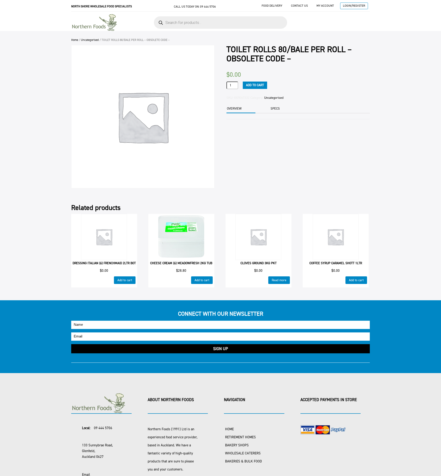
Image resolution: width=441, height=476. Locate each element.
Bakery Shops (237, 445)
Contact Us (299, 6)
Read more (279, 280)
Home (74, 40)
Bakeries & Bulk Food (243, 461)
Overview (234, 108)
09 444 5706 (208, 6)
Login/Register (354, 6)
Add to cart (255, 85)
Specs (275, 108)
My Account (325, 6)
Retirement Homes (240, 437)
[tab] (240, 109)
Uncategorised (90, 40)
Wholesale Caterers (243, 453)
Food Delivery (272, 6)
